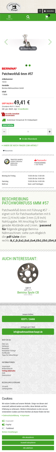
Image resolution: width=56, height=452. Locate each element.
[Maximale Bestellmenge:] (49, 131)
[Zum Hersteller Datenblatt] (11, 114)
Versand (5, 386)
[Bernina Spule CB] (28, 274)
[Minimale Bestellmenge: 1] (4, 131)
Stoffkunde (6, 353)
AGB (3, 373)
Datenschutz (6, 375)
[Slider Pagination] (26, 65)
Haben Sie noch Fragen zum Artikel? (20, 145)
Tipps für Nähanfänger (10, 355)
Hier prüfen (39, 165)
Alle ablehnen (28, 448)
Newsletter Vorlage (9, 351)
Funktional (10, 428)
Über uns (5, 344)
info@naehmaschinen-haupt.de (28, 331)
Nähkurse (5, 346)
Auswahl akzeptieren (28, 443)
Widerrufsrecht (7, 369)
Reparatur (5, 348)
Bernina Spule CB (28, 292)
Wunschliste (9, 151)
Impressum (6, 366)
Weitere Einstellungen (10, 432)
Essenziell (9, 421)
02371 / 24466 (28, 319)
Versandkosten (23, 109)
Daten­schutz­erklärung (11, 415)
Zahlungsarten (7, 389)
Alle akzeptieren (28, 437)
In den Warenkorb (29, 139)
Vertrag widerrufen (8, 371)
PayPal (8, 425)
